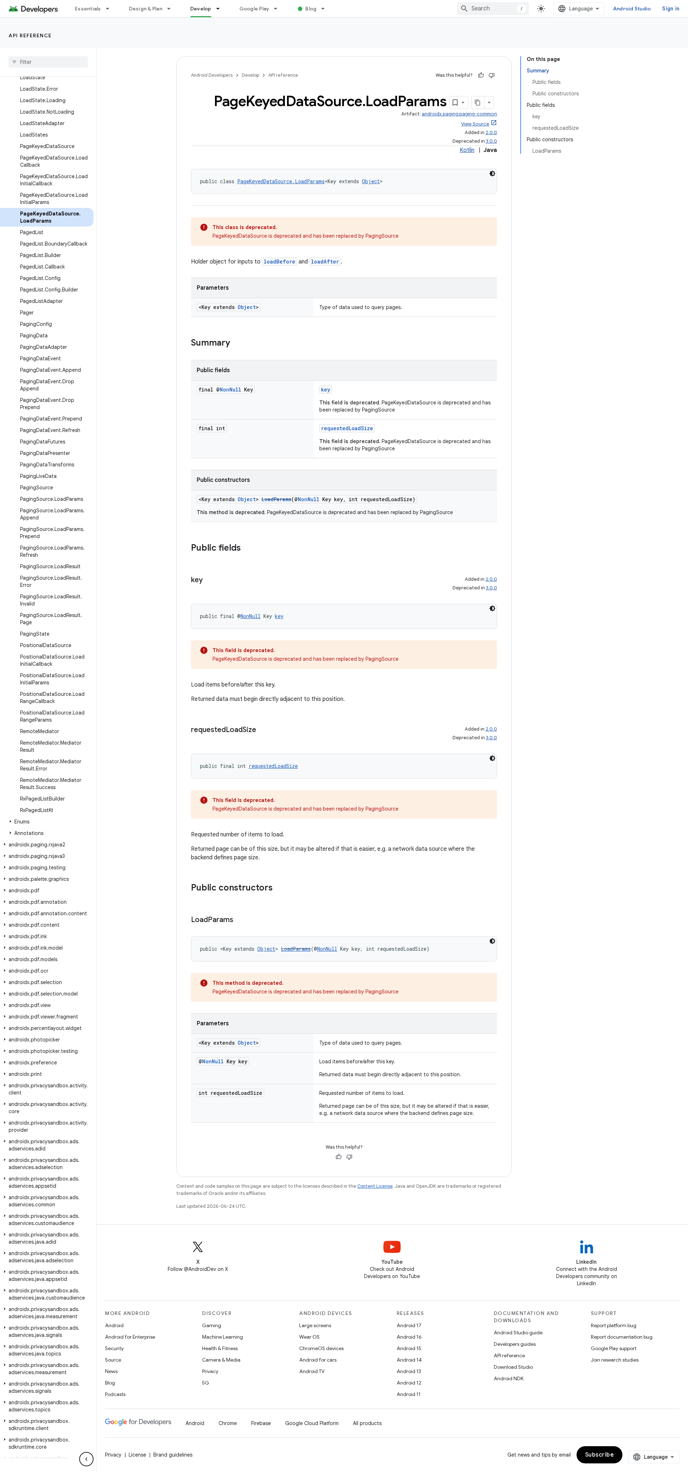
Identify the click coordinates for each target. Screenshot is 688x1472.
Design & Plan (145, 8)
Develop (200, 8)
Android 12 (409, 1383)
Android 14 (409, 1360)
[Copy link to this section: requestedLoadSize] (263, 730)
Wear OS (309, 1337)
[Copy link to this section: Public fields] (248, 548)
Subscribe (599, 1454)
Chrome (228, 1423)
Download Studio (513, 1367)
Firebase (261, 1423)
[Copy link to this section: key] (210, 580)
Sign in (670, 8)
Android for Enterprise (130, 1337)
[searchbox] (48, 62)
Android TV (312, 1371)
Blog (310, 8)
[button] (47, 821)
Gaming (211, 1325)
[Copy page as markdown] (478, 102)
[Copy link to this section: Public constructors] (280, 888)
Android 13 (409, 1371)
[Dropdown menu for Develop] (221, 8)
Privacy (210, 1371)
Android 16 (409, 1337)
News (111, 1371)
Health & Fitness (220, 1348)
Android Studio (632, 8)
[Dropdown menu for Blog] (326, 8)
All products (367, 1423)
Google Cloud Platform (312, 1423)
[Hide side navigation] (86, 1459)
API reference (30, 35)
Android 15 (409, 1348)
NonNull (230, 389)
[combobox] (493, 8)
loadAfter (325, 261)
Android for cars (317, 1360)
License (137, 1455)
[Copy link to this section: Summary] (237, 343)
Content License (375, 1186)
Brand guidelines (172, 1455)
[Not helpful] (491, 75)
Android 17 (409, 1325)
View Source (475, 124)
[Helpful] (481, 75)
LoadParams (276, 499)
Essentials (88, 8)
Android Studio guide (518, 1332)
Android (114, 1325)
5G (205, 1383)
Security (114, 1348)
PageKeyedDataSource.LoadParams (281, 181)
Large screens (315, 1325)
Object (371, 181)
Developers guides (515, 1344)
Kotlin (467, 150)
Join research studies (615, 1360)
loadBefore (279, 261)
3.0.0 (491, 141)
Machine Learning (222, 1337)
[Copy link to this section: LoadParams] (240, 920)
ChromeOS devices (321, 1348)
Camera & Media (221, 1360)
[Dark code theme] (492, 173)
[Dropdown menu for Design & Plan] (172, 8)
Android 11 (409, 1394)
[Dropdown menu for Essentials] (110, 8)
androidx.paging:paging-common (459, 114)
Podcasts (115, 1394)
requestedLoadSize (347, 428)
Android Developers (212, 75)
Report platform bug (613, 1325)
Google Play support (613, 1348)
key (325, 389)
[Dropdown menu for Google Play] (278, 8)
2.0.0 (491, 132)
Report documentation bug (622, 1337)
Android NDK (509, 1378)
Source (113, 1360)
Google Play (254, 8)
